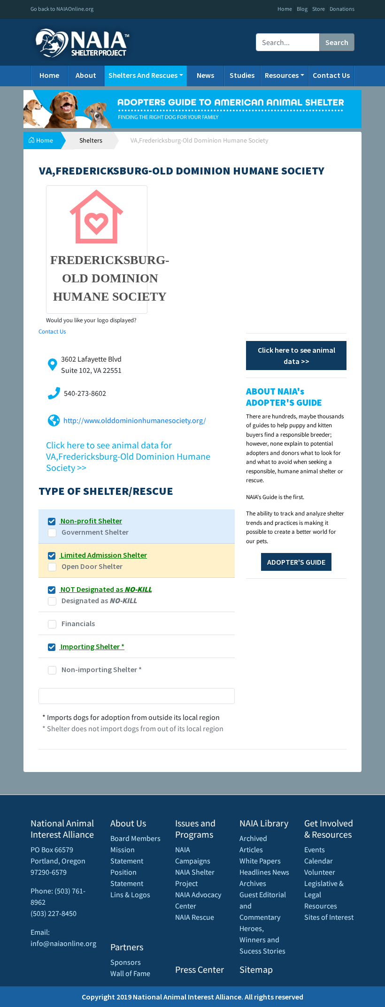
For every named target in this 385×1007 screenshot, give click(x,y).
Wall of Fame (130, 973)
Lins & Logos (130, 894)
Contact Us (331, 75)
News (205, 75)
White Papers (260, 860)
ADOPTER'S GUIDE (296, 562)
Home (284, 8)
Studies (242, 75)
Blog (302, 8)
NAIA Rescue (194, 917)
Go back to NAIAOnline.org (62, 8)
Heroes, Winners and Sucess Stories (262, 939)
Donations (342, 8)
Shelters (90, 140)
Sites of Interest (329, 917)
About (86, 75)
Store (318, 8)
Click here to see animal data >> (296, 355)
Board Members (135, 838)
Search (336, 42)
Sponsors (125, 962)
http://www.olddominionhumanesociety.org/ (134, 420)
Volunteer (319, 872)
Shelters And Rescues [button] (142, 75)
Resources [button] (282, 75)
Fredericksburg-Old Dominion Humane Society (109, 278)
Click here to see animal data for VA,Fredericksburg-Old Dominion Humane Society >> (128, 456)
